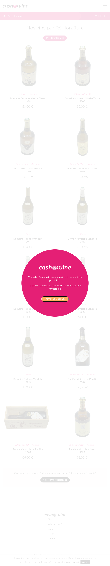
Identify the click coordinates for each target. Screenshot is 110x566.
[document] (55, 283)
